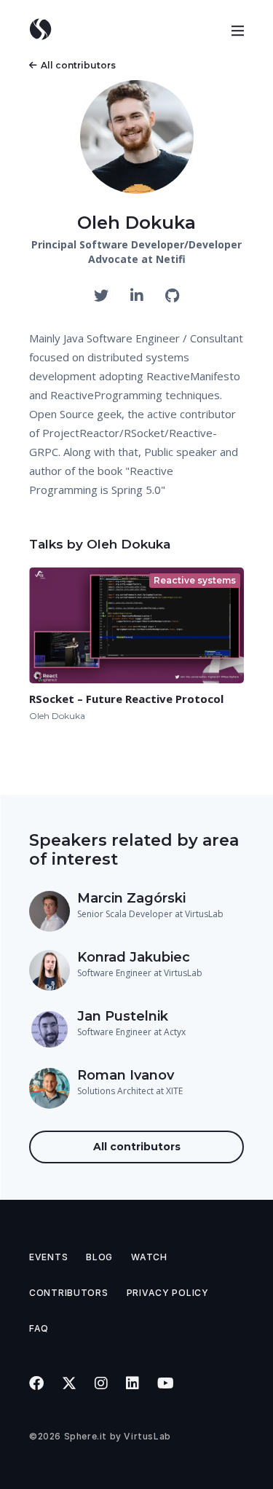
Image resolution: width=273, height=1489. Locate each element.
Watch (149, 1257)
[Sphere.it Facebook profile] (36, 1383)
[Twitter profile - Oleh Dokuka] (103, 296)
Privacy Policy (168, 1292)
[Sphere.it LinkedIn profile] (133, 1383)
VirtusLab (147, 1436)
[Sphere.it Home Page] (46, 29)
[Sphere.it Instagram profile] (101, 1383)
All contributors (78, 65)
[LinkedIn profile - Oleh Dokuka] (138, 296)
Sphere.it (85, 1436)
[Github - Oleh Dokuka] (172, 296)
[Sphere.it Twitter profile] (69, 1383)
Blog (99, 1257)
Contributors (68, 1292)
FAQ (39, 1328)
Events (48, 1257)
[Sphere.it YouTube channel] (166, 1383)
